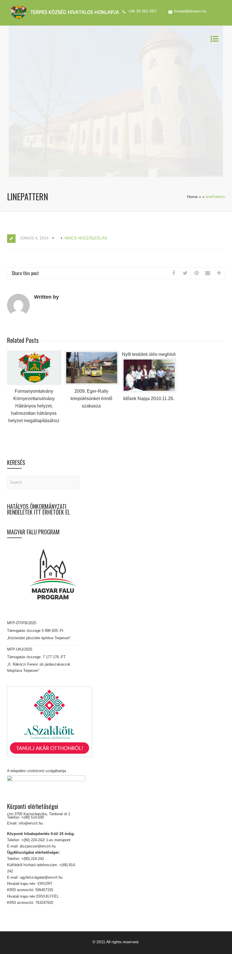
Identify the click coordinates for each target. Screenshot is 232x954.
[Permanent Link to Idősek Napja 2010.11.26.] (149, 391)
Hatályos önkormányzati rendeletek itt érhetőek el (38, 509)
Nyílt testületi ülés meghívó (149, 354)
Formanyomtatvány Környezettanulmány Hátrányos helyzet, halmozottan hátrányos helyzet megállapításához (33, 406)
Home (192, 196)
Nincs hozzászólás (86, 238)
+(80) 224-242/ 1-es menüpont (45, 840)
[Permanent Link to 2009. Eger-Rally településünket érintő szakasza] (92, 384)
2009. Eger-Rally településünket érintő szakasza (91, 398)
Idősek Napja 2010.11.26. (148, 398)
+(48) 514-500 (32, 817)
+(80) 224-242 (32, 859)
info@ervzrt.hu (31, 823)
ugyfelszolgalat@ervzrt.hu (41, 877)
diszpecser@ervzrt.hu (37, 846)
